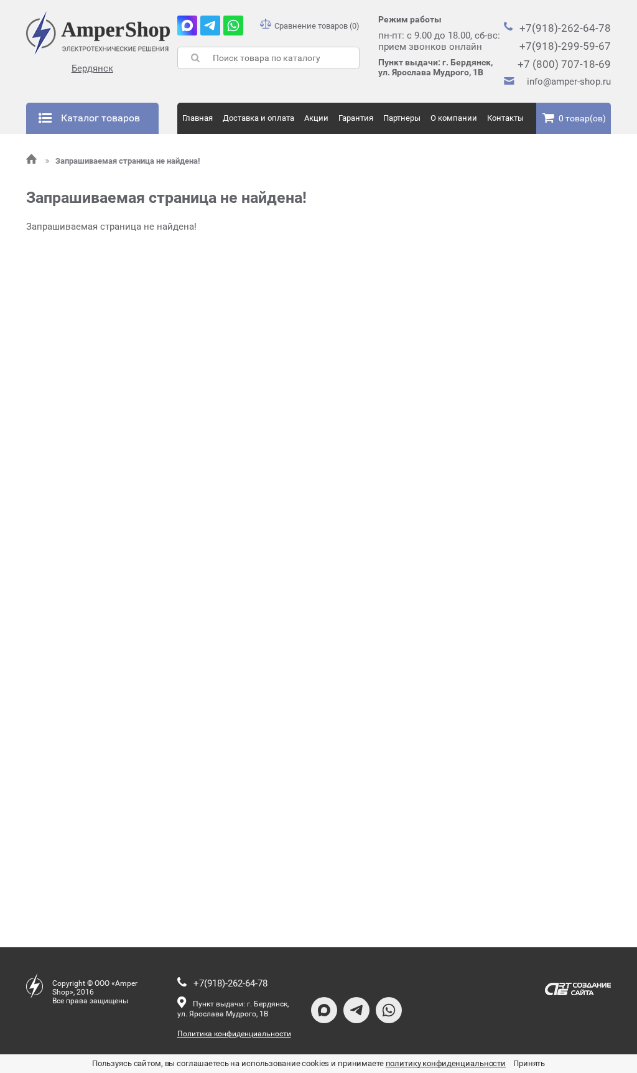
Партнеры (402, 118)
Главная (197, 118)
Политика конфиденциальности (234, 1033)
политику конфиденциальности (446, 1063)
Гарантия (355, 118)
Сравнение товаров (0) (317, 25)
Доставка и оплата (258, 118)
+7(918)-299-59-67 (565, 46)
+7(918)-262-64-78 (565, 28)
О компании (453, 118)
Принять (529, 1063)
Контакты (505, 118)
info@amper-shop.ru (569, 81)
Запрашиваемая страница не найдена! (127, 161)
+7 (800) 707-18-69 (564, 64)
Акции (316, 118)
